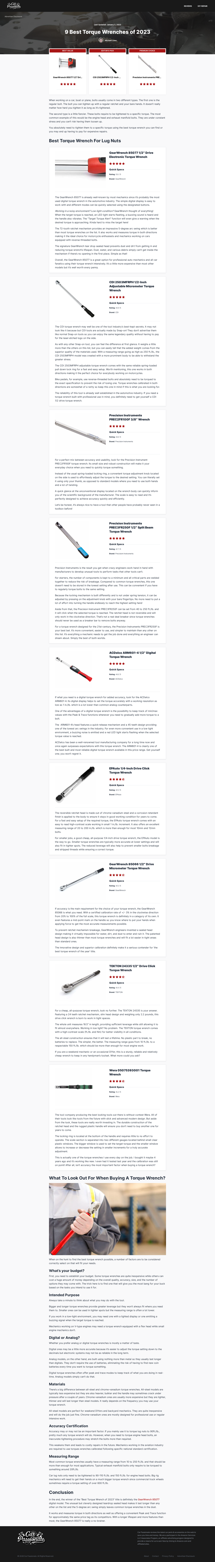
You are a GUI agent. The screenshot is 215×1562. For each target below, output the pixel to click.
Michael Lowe (111, 40)
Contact (155, 1556)
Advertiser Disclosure (13, 16)
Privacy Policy (168, 1556)
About (146, 1556)
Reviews (188, 6)
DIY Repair (202, 6)
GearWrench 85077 (148, 1499)
